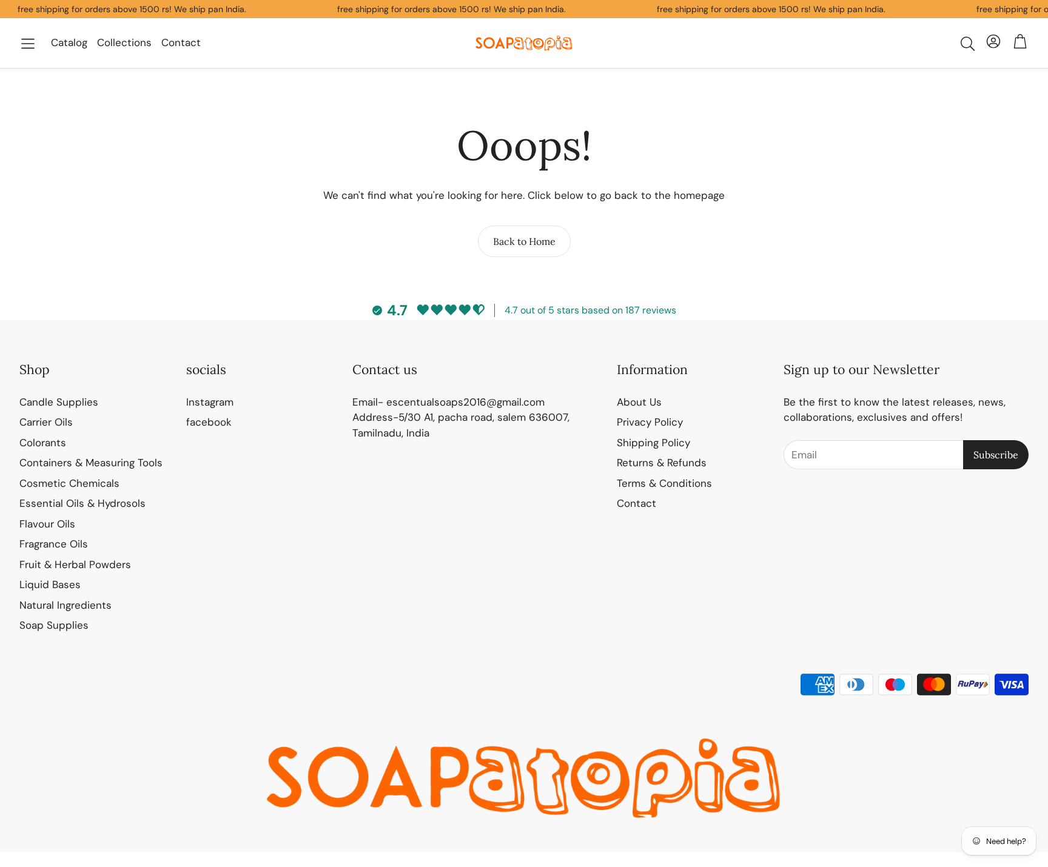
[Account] (993, 44)
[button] (27, 43)
